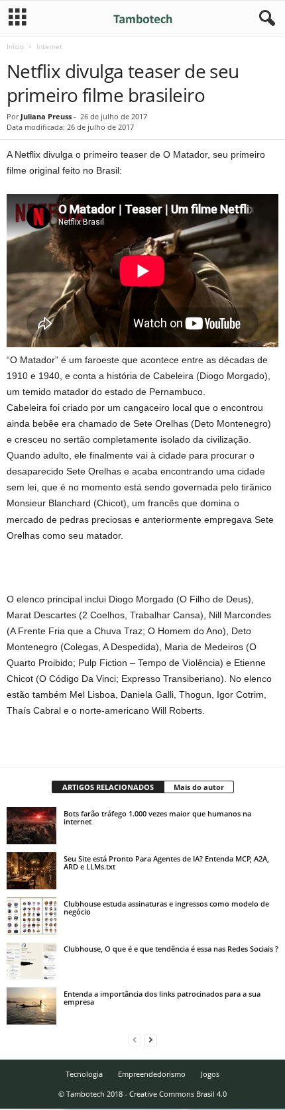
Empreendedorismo (152, 1074)
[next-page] (150, 1039)
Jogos (210, 1074)
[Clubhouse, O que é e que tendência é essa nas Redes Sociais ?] (31, 960)
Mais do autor (199, 787)
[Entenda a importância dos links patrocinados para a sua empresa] (31, 1006)
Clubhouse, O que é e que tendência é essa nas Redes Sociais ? (171, 949)
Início (15, 46)
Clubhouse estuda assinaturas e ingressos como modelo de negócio (166, 907)
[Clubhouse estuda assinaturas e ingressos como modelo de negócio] (31, 915)
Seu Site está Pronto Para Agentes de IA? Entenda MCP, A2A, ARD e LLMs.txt (166, 862)
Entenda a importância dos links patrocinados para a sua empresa (162, 998)
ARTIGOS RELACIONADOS (108, 787)
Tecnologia (84, 1074)
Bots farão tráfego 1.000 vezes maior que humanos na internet (157, 817)
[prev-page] (134, 1039)
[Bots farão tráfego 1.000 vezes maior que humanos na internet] (31, 825)
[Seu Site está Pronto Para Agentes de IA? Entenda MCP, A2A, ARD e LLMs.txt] (31, 870)
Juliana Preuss (46, 116)
